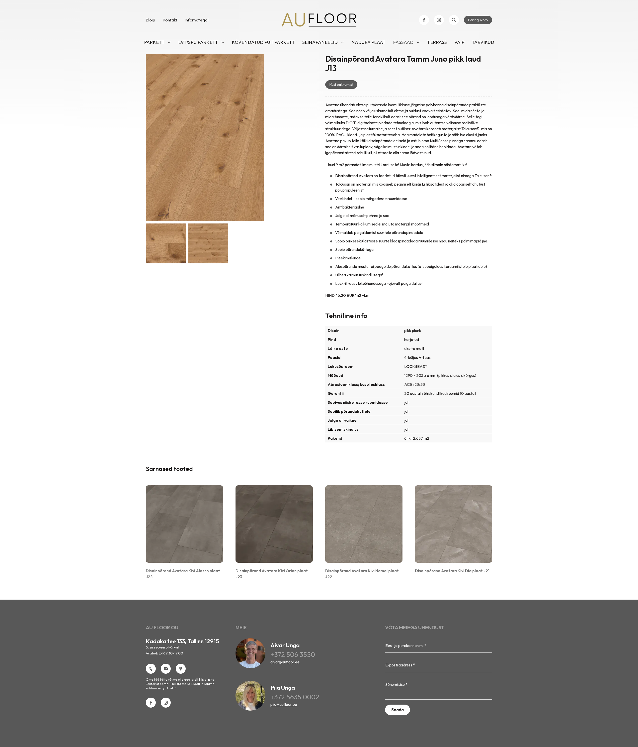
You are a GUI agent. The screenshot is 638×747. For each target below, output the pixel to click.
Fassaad (403, 42)
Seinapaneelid (320, 42)
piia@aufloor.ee (283, 704)
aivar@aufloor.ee (285, 661)
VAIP (459, 42)
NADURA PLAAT (368, 42)
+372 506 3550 (292, 654)
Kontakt (170, 19)
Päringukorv (478, 19)
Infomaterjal (197, 19)
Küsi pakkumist (341, 84)
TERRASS (437, 42)
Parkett (154, 42)
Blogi (150, 19)
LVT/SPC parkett (198, 42)
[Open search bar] (454, 20)
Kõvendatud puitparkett (263, 42)
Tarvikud (483, 42)
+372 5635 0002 (294, 697)
